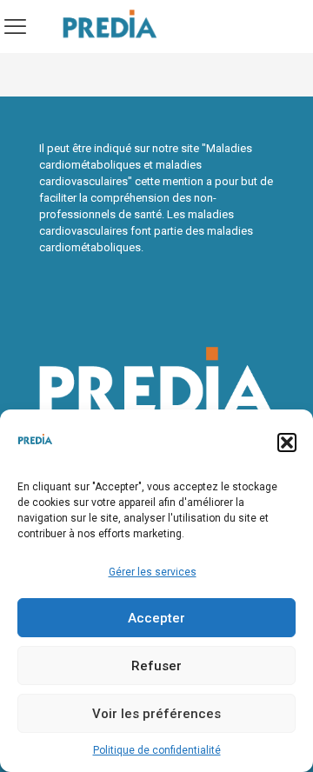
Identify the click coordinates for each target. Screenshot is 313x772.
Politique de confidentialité (157, 750)
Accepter (156, 618)
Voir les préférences (156, 714)
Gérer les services (152, 572)
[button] (287, 442)
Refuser (156, 666)
